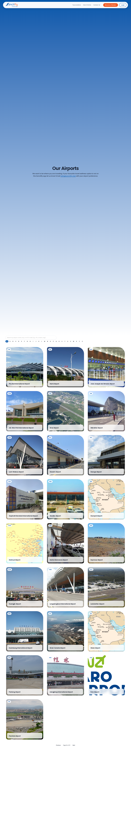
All (7, 341)
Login (122, 5)
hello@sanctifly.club (68, 176)
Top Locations (76, 5)
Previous (58, 745)
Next (74, 745)
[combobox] (30, 338)
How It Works (87, 5)
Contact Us (96, 5)
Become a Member (110, 5)
